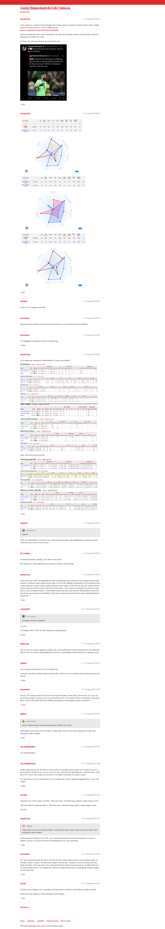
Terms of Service (52, 921)
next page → (25, 907)
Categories (30, 921)
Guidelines (40, 921)
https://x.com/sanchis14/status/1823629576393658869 (39, 30)
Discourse (32, 926)
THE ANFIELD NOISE (10, 2)
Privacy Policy (66, 921)
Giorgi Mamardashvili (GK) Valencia (45, 8)
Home (22, 921)
